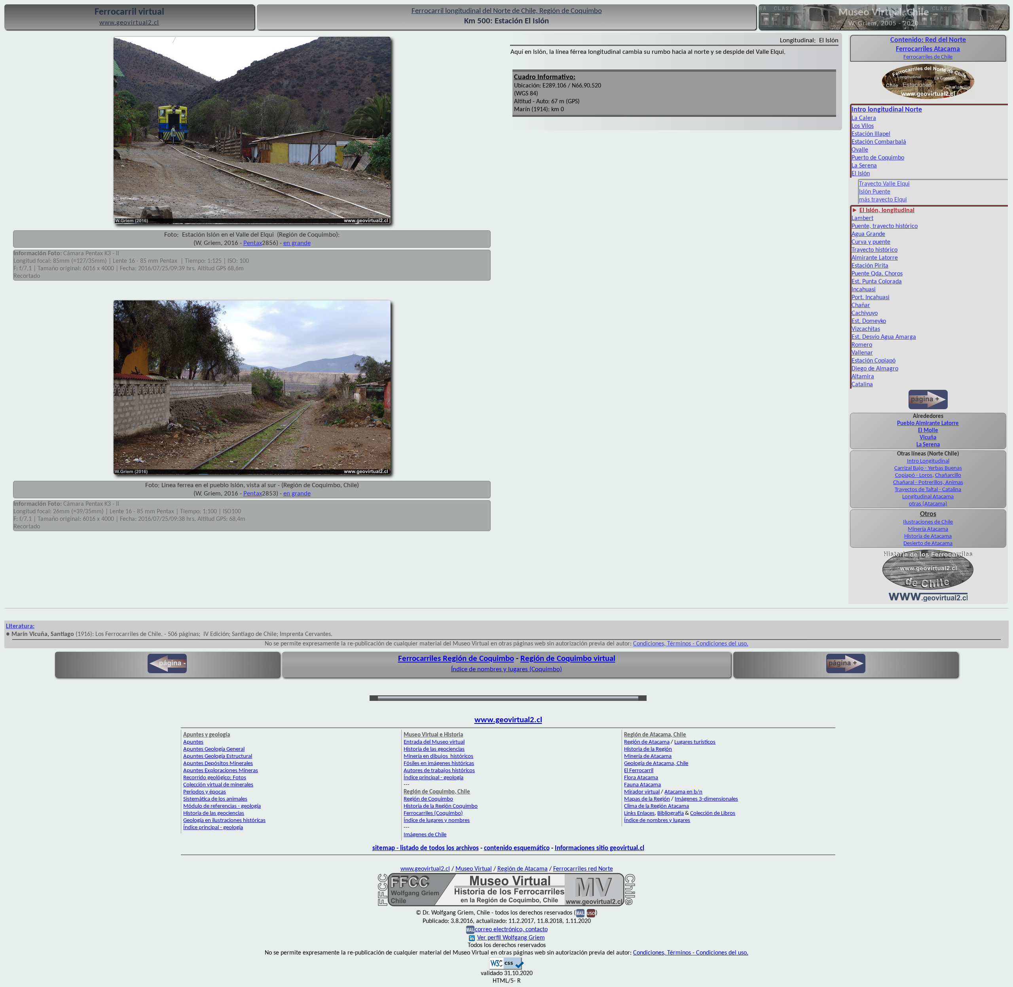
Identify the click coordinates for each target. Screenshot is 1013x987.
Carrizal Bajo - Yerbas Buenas (928, 468)
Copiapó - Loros (913, 475)
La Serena (864, 166)
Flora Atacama (641, 778)
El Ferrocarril (638, 771)
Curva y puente (871, 242)
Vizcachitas (866, 329)
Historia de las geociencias (213, 813)
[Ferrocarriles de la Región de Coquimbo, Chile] (506, 905)
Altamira (863, 377)
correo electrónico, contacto (511, 929)
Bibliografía (670, 813)
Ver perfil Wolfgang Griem (511, 938)
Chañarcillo (948, 475)
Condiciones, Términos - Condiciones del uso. (690, 644)
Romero (862, 345)
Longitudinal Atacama (928, 497)
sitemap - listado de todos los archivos (425, 848)
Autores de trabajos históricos (439, 771)
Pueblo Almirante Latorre (928, 424)
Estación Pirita (870, 266)
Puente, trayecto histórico (885, 226)
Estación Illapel (871, 134)
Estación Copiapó (873, 361)
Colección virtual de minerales (218, 785)
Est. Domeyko (869, 321)
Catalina (862, 385)
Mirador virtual (642, 792)
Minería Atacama (928, 529)
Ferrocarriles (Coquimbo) (433, 813)
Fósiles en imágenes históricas (439, 764)
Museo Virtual (473, 869)
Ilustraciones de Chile (928, 522)
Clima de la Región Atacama (656, 806)
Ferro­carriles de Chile (927, 57)
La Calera (864, 118)
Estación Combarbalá (879, 142)
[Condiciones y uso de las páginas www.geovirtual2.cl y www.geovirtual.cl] (591, 913)
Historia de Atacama (928, 536)
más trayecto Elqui (883, 200)
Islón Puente (874, 192)
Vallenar (862, 353)
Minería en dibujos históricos (438, 756)
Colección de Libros (712, 813)
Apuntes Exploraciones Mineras (220, 771)
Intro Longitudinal (928, 461)
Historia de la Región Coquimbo (441, 806)
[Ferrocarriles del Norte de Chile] (927, 98)
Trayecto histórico (874, 250)
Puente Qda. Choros (877, 274)
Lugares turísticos (694, 742)
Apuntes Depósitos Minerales (218, 764)
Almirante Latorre (875, 258)
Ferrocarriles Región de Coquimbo (456, 659)
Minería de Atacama (648, 756)
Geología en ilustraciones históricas (224, 821)
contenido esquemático (517, 848)
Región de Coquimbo (428, 799)
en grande (297, 243)
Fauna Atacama (642, 785)
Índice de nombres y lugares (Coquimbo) (506, 669)
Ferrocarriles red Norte (583, 869)
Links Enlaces (639, 813)
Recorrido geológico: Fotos (214, 778)
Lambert (862, 218)
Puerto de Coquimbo (878, 158)
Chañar (861, 305)
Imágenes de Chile (425, 835)
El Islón (861, 174)
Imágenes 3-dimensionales (706, 799)
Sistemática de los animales (215, 799)
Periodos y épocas (204, 792)
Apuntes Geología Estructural (217, 756)
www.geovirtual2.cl (508, 720)
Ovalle (860, 150)
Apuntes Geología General (214, 749)
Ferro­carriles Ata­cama (928, 49)
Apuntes (193, 742)
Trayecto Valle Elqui (884, 184)
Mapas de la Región (647, 799)
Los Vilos (863, 126)
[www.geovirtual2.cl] (928, 600)
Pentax (252, 243)
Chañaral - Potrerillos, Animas (928, 483)
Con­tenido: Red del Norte (928, 40)
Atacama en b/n (683, 792)
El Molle (928, 431)
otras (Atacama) (928, 504)
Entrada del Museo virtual (434, 742)
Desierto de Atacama (927, 544)
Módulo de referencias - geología (222, 806)
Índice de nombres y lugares (657, 821)
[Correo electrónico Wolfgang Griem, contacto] (580, 913)
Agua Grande (868, 234)
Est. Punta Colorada (877, 282)
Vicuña (928, 438)
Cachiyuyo (865, 313)
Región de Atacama (647, 742)
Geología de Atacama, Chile (656, 764)
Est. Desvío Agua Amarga (884, 337)
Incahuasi (864, 290)
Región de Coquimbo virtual (567, 659)
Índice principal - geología (213, 828)
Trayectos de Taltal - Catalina (928, 490)
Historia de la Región (648, 749)
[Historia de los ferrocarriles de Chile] (927, 589)
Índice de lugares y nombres (437, 821)
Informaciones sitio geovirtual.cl (599, 848)
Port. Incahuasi (871, 297)
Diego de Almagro (875, 369)
